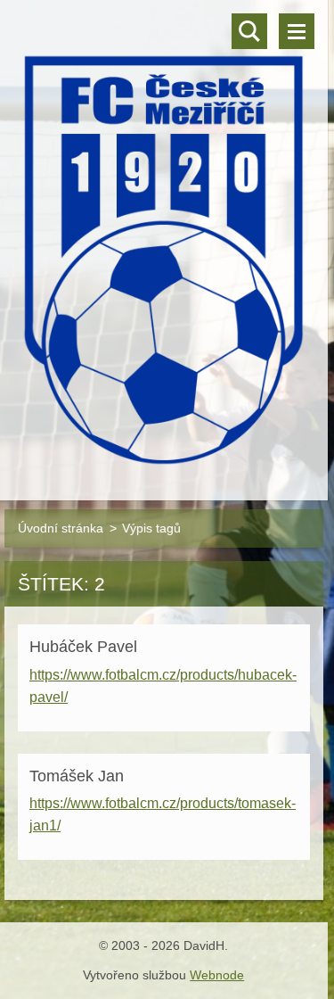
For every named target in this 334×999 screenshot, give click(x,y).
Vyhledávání (249, 31)
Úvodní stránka (60, 528)
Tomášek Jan (76, 776)
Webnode (217, 975)
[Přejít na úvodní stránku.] (164, 239)
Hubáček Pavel (83, 647)
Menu (296, 31)
